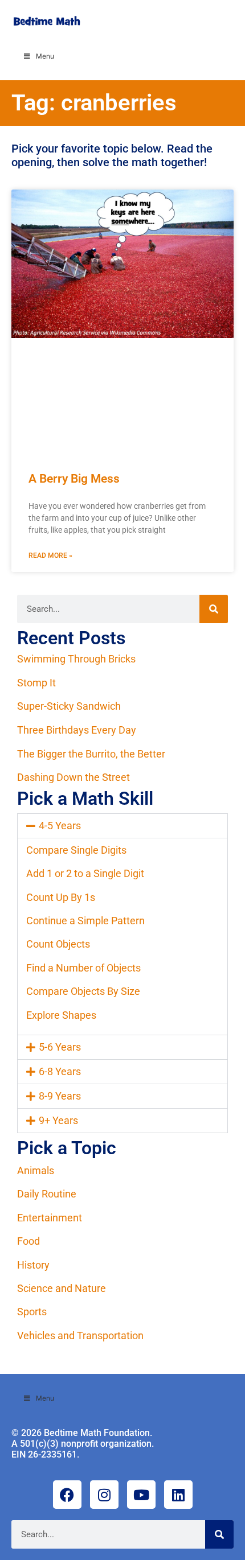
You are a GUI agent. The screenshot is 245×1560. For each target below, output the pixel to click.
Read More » (50, 555)
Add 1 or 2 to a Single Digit (85, 873)
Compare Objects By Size (83, 991)
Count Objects (58, 944)
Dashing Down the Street (73, 777)
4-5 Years (60, 826)
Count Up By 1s (60, 897)
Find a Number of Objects (83, 968)
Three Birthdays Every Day (76, 730)
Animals (35, 1170)
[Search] (213, 609)
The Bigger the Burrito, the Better (91, 754)
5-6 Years (60, 1047)
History (33, 1265)
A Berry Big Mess (74, 478)
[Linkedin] (178, 1494)
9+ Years (58, 1120)
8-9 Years (60, 1096)
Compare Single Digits (76, 850)
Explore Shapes (61, 1015)
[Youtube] (141, 1494)
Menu (45, 56)
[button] (122, 826)
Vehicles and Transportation (80, 1335)
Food (28, 1241)
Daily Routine (46, 1194)
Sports (32, 1312)
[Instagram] (104, 1494)
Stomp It (36, 683)
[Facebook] (67, 1494)
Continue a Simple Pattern (85, 921)
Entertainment (49, 1218)
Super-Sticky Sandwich (69, 706)
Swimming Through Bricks (76, 659)
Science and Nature (61, 1288)
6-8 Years (60, 1071)
